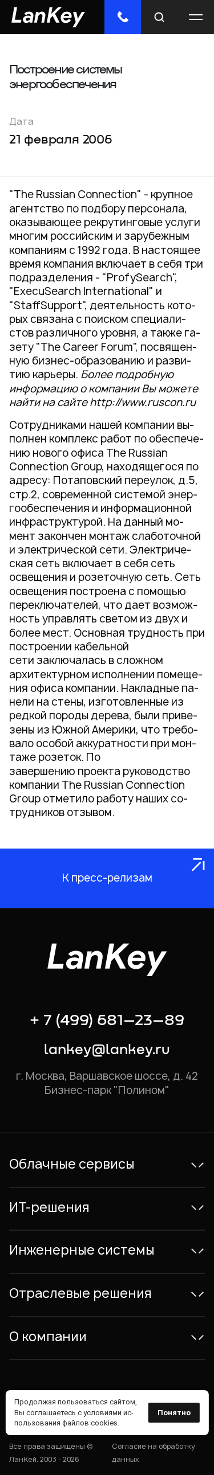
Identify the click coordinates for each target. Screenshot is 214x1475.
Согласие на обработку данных (153, 1452)
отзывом (89, 812)
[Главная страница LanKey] (48, 17)
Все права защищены (47, 1446)
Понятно (174, 1412)
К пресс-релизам (107, 878)
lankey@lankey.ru (107, 1050)
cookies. (105, 1423)
